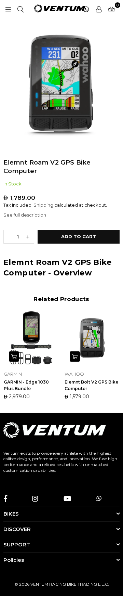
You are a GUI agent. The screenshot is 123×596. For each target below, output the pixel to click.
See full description (24, 215)
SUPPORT (16, 544)
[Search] (20, 8)
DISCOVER (17, 529)
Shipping (43, 205)
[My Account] (99, 8)
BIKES (11, 513)
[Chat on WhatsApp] (86, 8)
